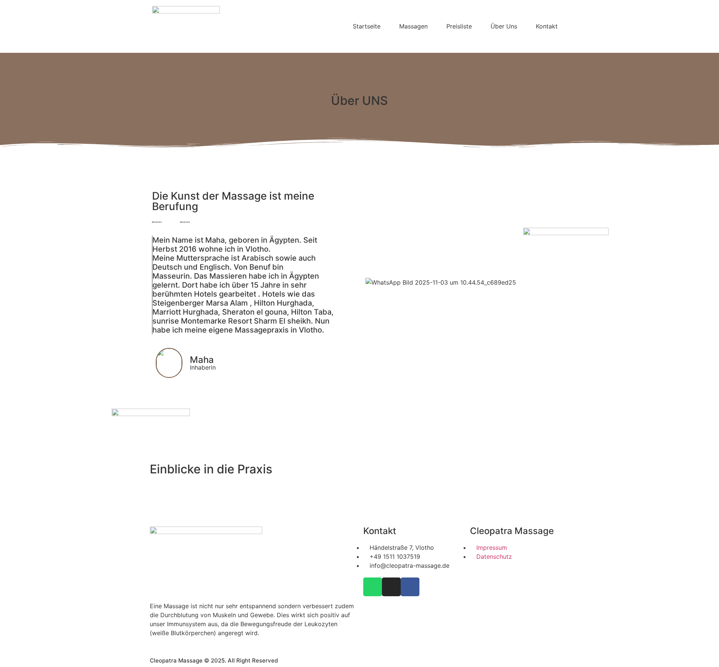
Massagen (413, 26)
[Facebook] (410, 586)
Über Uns (504, 26)
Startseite (366, 26)
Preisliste (459, 26)
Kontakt (547, 26)
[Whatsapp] (372, 586)
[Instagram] (391, 586)
